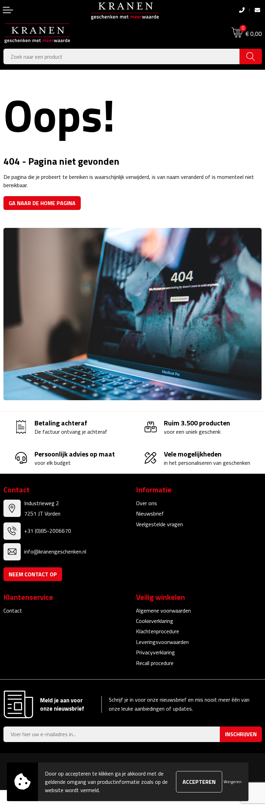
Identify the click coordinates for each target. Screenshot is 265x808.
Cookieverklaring (154, 621)
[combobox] (121, 56)
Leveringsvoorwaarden (162, 642)
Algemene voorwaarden (163, 610)
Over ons (146, 503)
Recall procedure (155, 663)
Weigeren (233, 781)
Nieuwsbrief (150, 513)
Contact (12, 610)
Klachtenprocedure (157, 631)
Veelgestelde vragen (159, 524)
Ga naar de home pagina (42, 203)
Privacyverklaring (155, 652)
